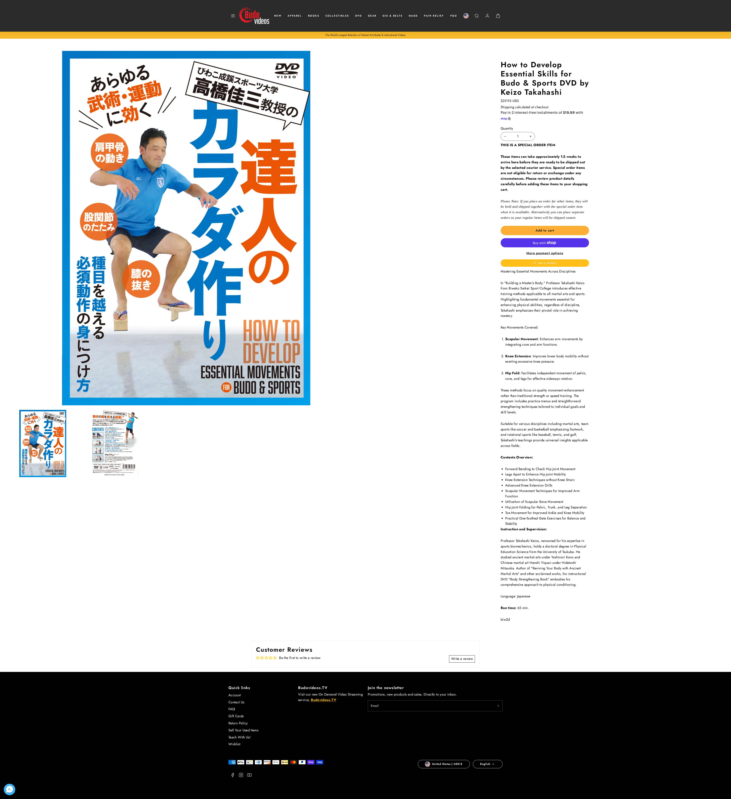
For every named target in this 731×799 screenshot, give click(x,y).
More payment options (544, 253)
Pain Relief (434, 16)
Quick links (239, 688)
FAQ (231, 709)
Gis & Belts (393, 16)
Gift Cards (236, 716)
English (485, 764)
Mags (413, 16)
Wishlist (234, 744)
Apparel (295, 16)
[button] (233, 15)
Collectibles (337, 16)
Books (313, 16)
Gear (372, 16)
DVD (358, 16)
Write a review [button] (462, 658)
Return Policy (238, 723)
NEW (278, 16)
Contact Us (236, 702)
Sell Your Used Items (243, 730)
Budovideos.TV (313, 688)
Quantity (507, 128)
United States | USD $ (447, 764)
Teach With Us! (239, 737)
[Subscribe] (498, 705)
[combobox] (476, 17)
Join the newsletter (386, 688)
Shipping (507, 107)
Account (234, 695)
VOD (453, 16)
